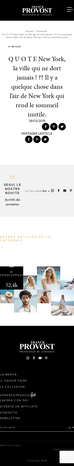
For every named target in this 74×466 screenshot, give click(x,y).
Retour (16, 46)
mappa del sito (64, 449)
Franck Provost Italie (37, 10)
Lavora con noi (14, 400)
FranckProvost (16, 395)
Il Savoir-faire (13, 380)
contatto (9, 412)
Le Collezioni (12, 387)
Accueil (29, 31)
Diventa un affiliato (19, 406)
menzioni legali (10, 445)
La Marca (8, 374)
